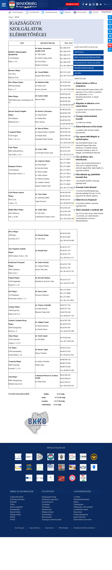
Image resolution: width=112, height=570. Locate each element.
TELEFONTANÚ (106, 12)
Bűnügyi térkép (15, 514)
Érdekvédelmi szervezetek (83, 519)
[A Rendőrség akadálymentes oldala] (100, 4)
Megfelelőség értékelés (81, 499)
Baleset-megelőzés (16, 507)
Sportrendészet (47, 514)
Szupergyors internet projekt (51, 519)
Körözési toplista (81, 12)
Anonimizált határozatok (50, 12)
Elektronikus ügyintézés (50, 499)
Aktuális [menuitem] (78, 52)
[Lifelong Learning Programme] (29, 478)
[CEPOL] (50, 467)
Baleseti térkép (15, 512)
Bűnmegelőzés (15, 509)
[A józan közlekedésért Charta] (61, 478)
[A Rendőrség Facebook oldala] (82, 4)
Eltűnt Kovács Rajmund (86, 200)
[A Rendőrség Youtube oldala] (89, 4)
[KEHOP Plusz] (18, 457)
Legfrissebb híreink (16, 497)
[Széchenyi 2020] (94, 467)
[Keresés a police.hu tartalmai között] (110, 17)
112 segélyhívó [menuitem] (110, 45)
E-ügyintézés (67, 12)
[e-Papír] (72, 457)
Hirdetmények (47, 509)
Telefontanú (46, 507)
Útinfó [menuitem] (110, 36)
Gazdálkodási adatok (81, 509)
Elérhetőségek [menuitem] (110, 31)
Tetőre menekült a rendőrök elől (89, 210)
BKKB (12, 517)
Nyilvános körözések (17, 499)
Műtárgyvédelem (47, 512)
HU (109, 4)
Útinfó (12, 504)
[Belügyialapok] (18, 467)
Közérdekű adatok (34, 12)
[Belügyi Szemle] (40, 457)
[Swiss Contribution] (40, 478)
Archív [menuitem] (77, 73)
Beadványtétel (47, 517)
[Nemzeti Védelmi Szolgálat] (83, 478)
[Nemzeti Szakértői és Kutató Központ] (83, 457)
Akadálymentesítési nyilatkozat (84, 528)
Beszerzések (78, 512)
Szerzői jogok (19, 528)
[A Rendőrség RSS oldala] (96, 4)
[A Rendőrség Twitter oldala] (86, 4)
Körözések (95, 12)
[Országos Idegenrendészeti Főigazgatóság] (50, 457)
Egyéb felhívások (80, 517)
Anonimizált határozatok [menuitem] (110, 27)
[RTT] (29, 467)
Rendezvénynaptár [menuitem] (84, 68)
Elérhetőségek (63, 528)
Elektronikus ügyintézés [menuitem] (110, 22)
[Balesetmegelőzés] (72, 478)
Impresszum (49, 528)
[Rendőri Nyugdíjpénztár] (72, 467)
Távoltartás (45, 504)
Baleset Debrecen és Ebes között (89, 126)
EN (105, 4)
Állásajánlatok (78, 504)
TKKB (12, 519)
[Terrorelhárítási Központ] (94, 457)
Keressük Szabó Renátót (86, 187)
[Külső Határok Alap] (50, 478)
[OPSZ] (83, 467)
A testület (77, 497)
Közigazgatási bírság (49, 497)
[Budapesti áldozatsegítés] (40, 467)
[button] (4, 5)
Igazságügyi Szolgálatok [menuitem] (87, 63)
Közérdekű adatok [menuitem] (110, 41)
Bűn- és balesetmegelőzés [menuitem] (87, 57)
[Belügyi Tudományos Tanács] (29, 457)
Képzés (76, 502)
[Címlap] (22, 5)
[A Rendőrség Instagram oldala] (93, 4)
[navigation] (110, 34)
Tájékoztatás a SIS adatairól (83, 507)
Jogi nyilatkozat (34, 528)
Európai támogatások (17, 12)
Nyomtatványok (47, 502)
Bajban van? (72, 4)
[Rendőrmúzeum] (61, 457)
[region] (39, 230)
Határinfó (13, 502)
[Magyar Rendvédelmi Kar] (61, 467)
